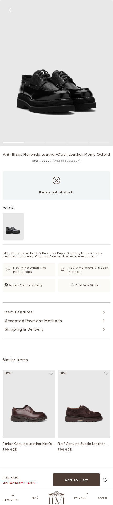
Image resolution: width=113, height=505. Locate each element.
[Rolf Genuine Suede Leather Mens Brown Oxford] (84, 403)
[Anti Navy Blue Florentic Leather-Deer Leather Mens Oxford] (13, 226)
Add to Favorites (51, 373)
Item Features (19, 312)
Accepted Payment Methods (33, 320)
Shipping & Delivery (24, 329)
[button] (13, 142)
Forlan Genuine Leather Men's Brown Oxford (29, 444)
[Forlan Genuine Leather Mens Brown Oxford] (29, 403)
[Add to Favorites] (105, 480)
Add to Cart (76, 480)
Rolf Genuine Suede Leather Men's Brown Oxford (84, 444)
